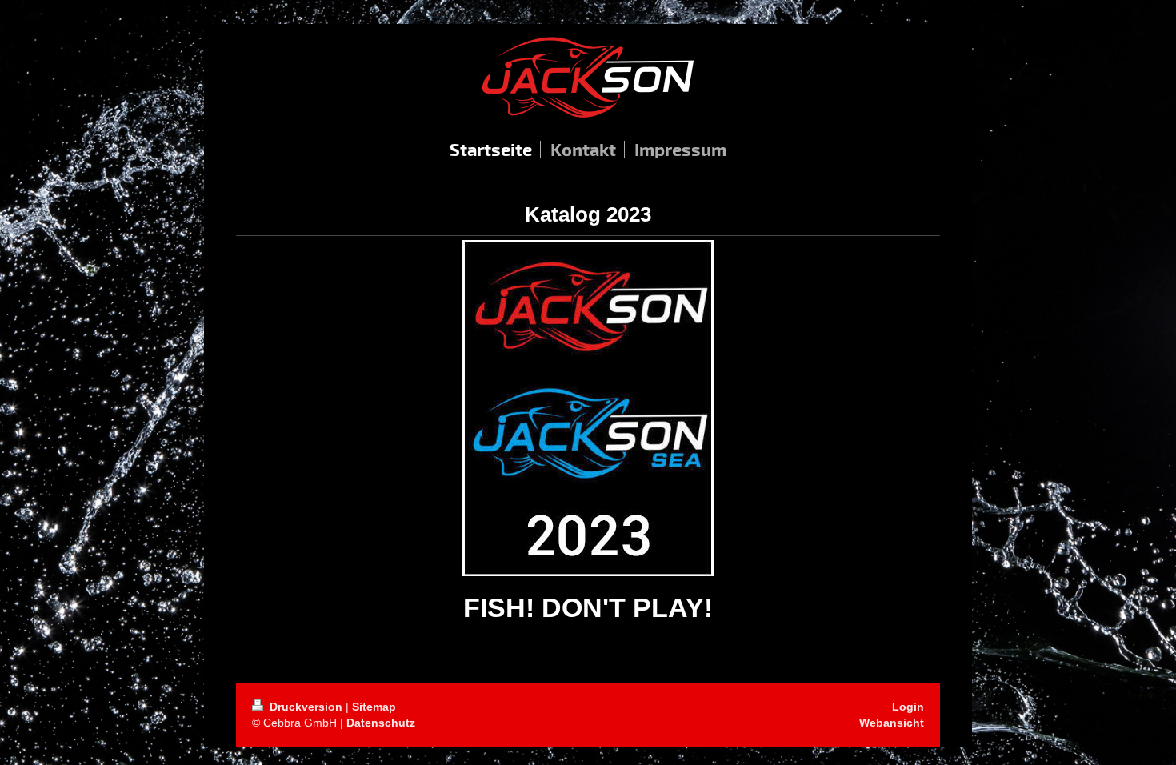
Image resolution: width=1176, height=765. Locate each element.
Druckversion (306, 706)
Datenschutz (380, 722)
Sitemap (374, 706)
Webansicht (891, 722)
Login (908, 706)
